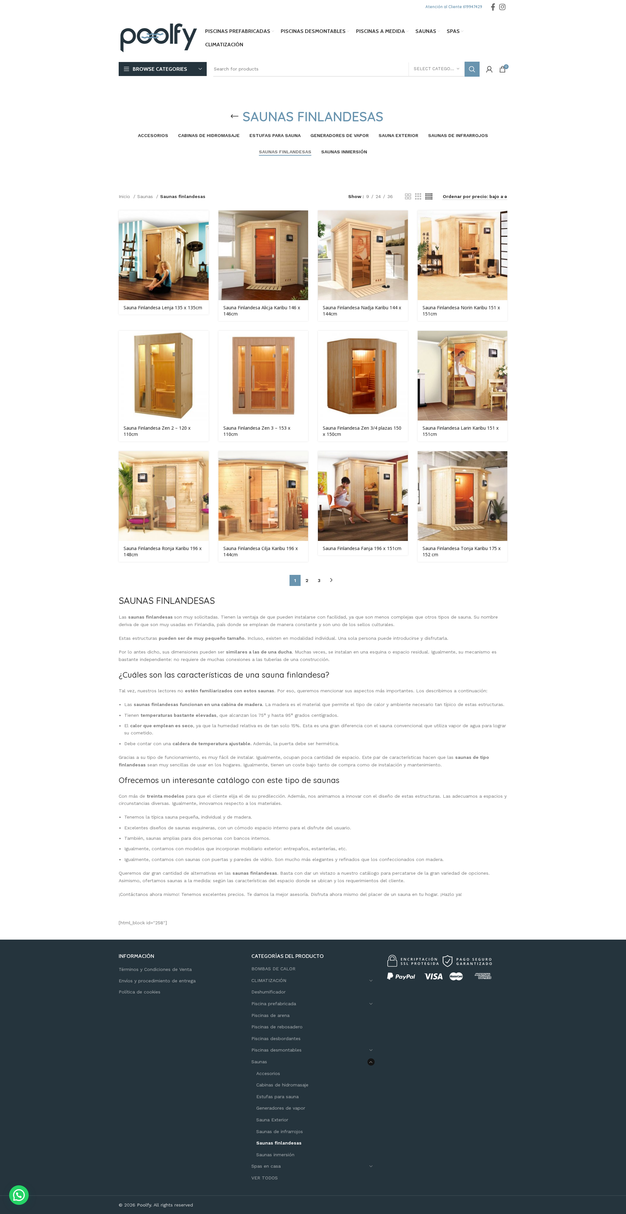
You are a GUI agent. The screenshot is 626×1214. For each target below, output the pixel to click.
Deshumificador (268, 991)
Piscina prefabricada (273, 1003)
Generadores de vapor (280, 1108)
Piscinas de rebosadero (277, 1026)
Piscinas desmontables (276, 1050)
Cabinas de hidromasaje (282, 1084)
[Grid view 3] (418, 196)
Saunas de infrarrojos (279, 1131)
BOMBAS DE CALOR (273, 968)
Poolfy (144, 1204)
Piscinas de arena (270, 1015)
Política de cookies (139, 991)
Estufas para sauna (277, 1096)
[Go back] (234, 116)
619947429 (472, 6)
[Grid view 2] (408, 196)
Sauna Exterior (272, 1119)
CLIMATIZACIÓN (268, 980)
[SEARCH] (472, 69)
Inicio (125, 196)
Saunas (146, 196)
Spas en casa (266, 1166)
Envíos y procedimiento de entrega (157, 980)
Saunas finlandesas (279, 1142)
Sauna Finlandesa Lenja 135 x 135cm (163, 307)
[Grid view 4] (428, 196)
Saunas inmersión (275, 1154)
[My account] (489, 69)
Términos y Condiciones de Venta (155, 969)
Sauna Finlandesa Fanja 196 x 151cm (362, 548)
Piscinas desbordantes (276, 1038)
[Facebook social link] (493, 6)
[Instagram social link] (502, 6)
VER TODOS (264, 1177)
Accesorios (268, 1073)
